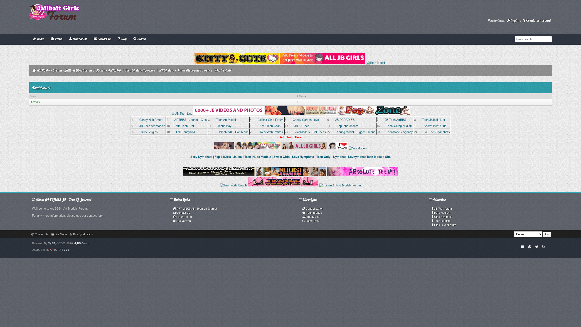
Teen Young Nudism (399, 126)
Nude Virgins (149, 132)
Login (514, 20)
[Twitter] (537, 246)
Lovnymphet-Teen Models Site (369, 157)
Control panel (314, 208)
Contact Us (183, 212)
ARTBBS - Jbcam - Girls (190, 119)
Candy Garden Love (306, 119)
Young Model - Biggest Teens (356, 132)
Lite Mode (60, 234)
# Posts (301, 96)
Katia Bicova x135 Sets (193, 70)
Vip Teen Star (185, 126)
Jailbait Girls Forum (270, 119)
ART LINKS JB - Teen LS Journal (196, 208)
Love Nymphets (303, 157)
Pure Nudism (441, 212)
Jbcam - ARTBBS (108, 70)
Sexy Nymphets (201, 157)
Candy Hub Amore (151, 119)
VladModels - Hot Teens (310, 132)
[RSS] (544, 246)
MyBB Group (81, 243)
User (33, 96)
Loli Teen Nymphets (437, 132)
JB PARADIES (345, 119)
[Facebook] (523, 246)
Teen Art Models (226, 119)
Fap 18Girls (223, 157)
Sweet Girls (281, 157)
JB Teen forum (442, 208)
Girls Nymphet (442, 216)
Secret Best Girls (435, 126)
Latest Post (312, 221)
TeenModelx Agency (399, 132)
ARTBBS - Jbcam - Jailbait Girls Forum (64, 70)
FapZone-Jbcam (347, 126)
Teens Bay (224, 126)
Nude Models (262, 157)
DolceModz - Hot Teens (233, 132)
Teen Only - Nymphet (331, 157)
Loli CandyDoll (185, 132)
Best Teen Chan (270, 126)
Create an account (538, 20)
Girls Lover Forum (444, 225)
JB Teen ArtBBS (395, 119)
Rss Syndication (82, 234)
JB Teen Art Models (152, 126)
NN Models (166, 70)
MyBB (51, 243)
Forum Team (184, 216)
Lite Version (183, 221)
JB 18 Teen (301, 126)
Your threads (313, 212)
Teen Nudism (442, 221)
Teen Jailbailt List (433, 119)
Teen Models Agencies (140, 70)
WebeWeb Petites (271, 132)
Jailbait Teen (242, 157)
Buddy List (312, 216)
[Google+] (530, 246)
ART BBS (63, 249)
